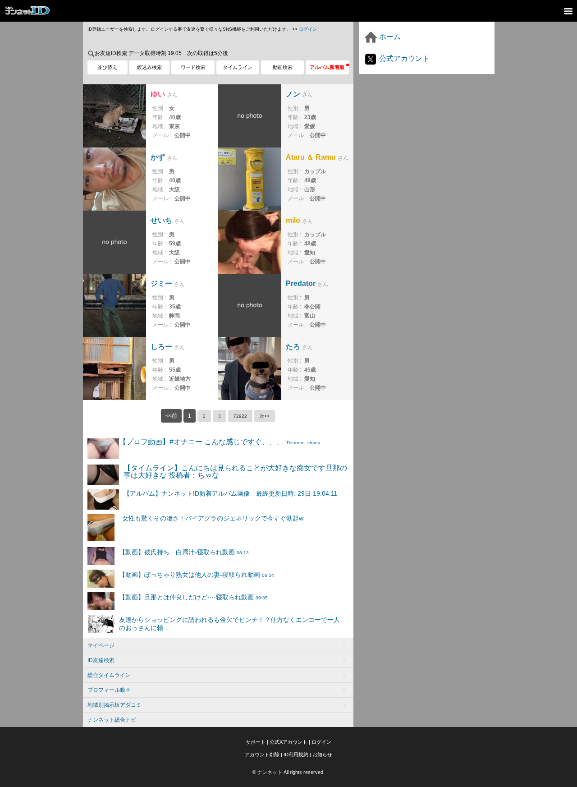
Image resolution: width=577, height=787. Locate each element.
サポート (256, 742)
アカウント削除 (262, 754)
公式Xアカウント (288, 742)
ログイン (308, 29)
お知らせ (322, 754)
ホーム (389, 37)
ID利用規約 (296, 754)
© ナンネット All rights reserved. (288, 772)
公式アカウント (403, 58)
